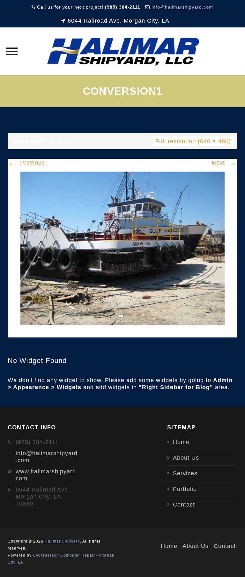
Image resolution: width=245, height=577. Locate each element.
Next (224, 162)
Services (185, 473)
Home (181, 442)
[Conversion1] (122, 248)
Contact (184, 504)
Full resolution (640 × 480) (193, 141)
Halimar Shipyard (62, 541)
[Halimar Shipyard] (122, 51)
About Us (186, 458)
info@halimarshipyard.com (182, 7)
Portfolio (185, 489)
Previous (26, 162)
